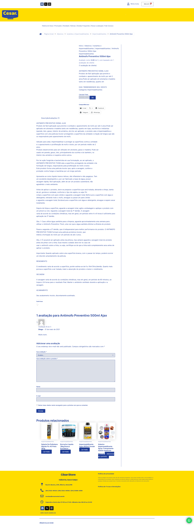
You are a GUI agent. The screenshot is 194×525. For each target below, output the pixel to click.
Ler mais (46, 452)
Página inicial (49, 34)
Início (81, 46)
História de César (47, 26)
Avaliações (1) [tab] (54, 118)
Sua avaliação (41, 352)
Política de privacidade (106, 474)
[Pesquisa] (125, 15)
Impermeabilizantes (99, 34)
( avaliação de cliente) (88, 65)
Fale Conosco (108, 26)
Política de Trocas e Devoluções (109, 487)
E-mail (38, 396)
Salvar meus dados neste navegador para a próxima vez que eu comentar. (63, 405)
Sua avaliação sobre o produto (47, 358)
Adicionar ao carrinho (106, 455)
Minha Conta (135, 4)
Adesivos (60, 34)
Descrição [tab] (45, 118)
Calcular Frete (83, 94)
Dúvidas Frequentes (83, 26)
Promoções (58, 26)
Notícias (73, 26)
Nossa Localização (97, 26)
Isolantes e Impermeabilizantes (78, 34)
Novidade (66, 26)
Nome (38, 386)
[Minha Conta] (128, 4)
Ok (93, 98)
